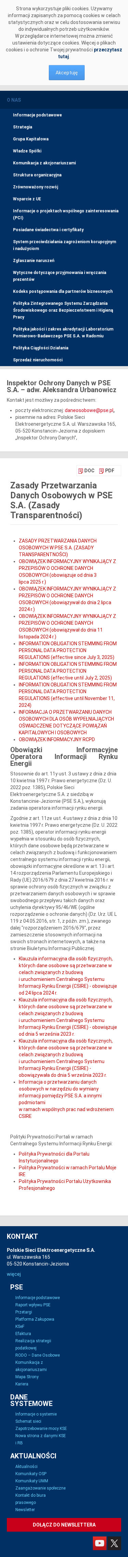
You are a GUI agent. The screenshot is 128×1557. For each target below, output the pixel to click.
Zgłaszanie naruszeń (33, 260)
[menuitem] (87, 470)
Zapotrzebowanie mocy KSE (41, 1428)
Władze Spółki (27, 151)
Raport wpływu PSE (33, 1305)
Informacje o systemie (36, 1414)
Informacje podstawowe (37, 115)
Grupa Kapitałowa (30, 139)
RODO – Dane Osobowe (37, 1355)
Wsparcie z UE (27, 199)
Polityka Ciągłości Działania (40, 348)
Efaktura (23, 1333)
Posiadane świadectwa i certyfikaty (48, 229)
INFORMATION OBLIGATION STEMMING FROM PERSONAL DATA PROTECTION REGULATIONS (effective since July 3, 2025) (68, 650)
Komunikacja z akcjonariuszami (44, 163)
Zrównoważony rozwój (35, 187)
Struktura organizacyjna (37, 175)
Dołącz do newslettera (64, 1525)
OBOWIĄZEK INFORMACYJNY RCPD (57, 739)
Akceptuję (67, 72)
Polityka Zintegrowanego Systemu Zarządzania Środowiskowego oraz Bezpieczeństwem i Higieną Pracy (63, 310)
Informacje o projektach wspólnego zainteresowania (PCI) (65, 214)
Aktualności (26, 1466)
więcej (14, 1274)
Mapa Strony (27, 1376)
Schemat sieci (28, 1421)
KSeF (19, 1326)
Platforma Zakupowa (34, 1319)
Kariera (21, 1384)
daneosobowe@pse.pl (89, 410)
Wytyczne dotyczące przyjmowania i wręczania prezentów (59, 276)
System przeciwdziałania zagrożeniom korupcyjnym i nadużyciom (64, 245)
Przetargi (23, 1312)
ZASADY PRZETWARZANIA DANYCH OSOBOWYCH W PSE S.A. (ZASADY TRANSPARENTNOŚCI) (58, 547)
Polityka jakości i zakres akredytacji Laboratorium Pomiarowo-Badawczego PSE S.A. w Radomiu (63, 332)
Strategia (22, 127)
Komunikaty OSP (30, 1473)
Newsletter (25, 1509)
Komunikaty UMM (31, 1481)
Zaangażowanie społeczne (40, 1488)
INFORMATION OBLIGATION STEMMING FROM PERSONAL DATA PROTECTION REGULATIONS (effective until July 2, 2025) (68, 671)
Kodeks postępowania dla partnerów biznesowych (63, 291)
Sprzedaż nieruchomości (37, 360)
